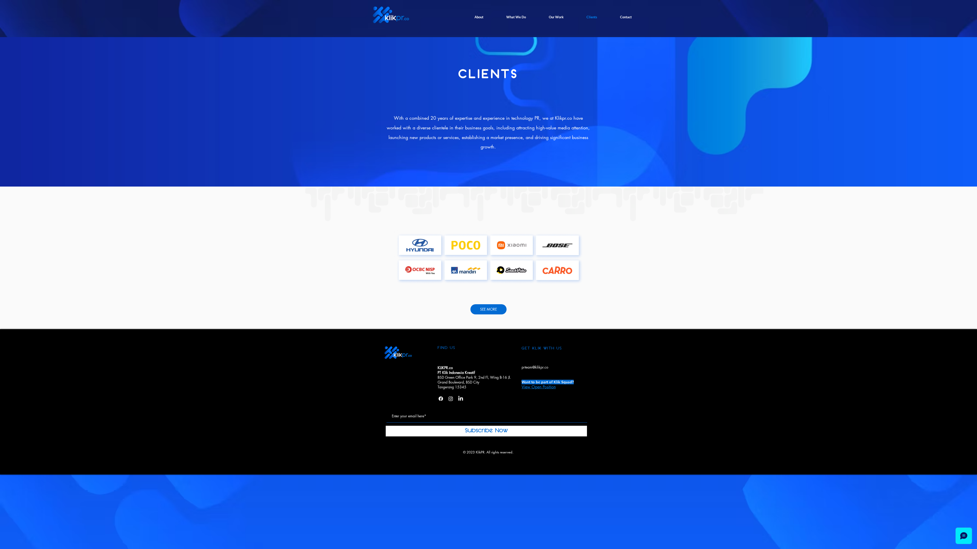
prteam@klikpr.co (535, 367)
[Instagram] (451, 399)
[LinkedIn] (461, 399)
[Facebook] (441, 399)
